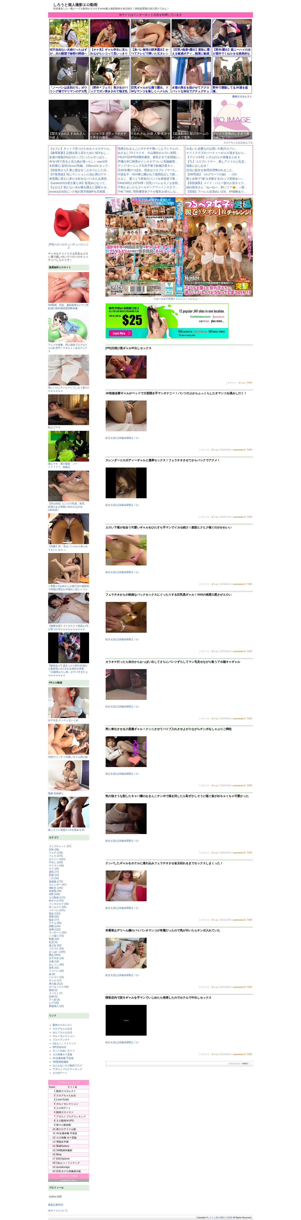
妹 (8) (52, 974)
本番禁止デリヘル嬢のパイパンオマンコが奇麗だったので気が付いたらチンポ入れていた (162, 930)
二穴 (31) (54, 878)
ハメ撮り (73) (56, 935)
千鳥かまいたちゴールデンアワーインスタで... (148, 187)
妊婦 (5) (53, 996)
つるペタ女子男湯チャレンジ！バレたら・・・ (179, 298)
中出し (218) (56, 862)
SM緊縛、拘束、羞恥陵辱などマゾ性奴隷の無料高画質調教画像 (68, 307)
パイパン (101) (57, 910)
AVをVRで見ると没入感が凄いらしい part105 (78, 161)
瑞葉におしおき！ (197, 165)
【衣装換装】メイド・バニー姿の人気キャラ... (216, 183)
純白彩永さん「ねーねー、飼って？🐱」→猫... (216, 187)
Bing (58, 1154)
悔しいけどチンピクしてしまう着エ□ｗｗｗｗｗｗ (68, 389)
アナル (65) (55, 923)
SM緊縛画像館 (61, 1061)
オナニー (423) (57, 859)
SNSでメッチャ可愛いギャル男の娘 (68, 757)
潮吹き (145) (56, 887)
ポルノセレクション (64, 1036)
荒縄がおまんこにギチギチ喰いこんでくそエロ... (149, 148)
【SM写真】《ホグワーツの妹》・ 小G (211, 174)
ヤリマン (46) (56, 865)
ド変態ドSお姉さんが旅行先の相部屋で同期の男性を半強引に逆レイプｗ (68, 588)
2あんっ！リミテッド (64, 1043)
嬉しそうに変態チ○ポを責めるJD (66, 829)
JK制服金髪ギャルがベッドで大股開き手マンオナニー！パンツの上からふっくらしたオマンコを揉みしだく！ (176, 393)
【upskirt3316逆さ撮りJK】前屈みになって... (78, 183)
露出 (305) (54, 954)
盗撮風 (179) (56, 881)
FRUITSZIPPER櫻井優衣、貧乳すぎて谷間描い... (149, 157)
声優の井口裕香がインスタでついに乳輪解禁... (148, 161)
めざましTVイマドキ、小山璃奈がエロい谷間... (148, 152)
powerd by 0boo (68, 1180)
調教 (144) (54, 926)
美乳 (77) (54, 871)
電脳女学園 (62, 1141)
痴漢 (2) (53, 990)
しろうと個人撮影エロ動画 (75, 5)
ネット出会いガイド (64, 1050)
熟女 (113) (54, 913)
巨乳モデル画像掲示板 (68, 1171)
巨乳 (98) (54, 849)
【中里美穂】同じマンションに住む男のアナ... (79, 174)
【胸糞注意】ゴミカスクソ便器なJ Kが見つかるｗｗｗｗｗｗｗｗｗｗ (68, 627)
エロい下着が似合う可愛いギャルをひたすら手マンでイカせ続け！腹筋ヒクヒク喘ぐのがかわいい (168, 527)
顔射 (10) (54, 875)
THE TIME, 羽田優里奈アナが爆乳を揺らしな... (148, 191)
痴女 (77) (54, 919)
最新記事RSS (55, 1204)
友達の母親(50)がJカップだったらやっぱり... (78, 157)
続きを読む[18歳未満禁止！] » (122, 438)
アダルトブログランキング (67, 1069)
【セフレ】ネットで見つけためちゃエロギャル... (80, 148)
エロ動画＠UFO (65, 1120)
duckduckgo (63, 1167)
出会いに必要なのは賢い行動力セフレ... (212, 148)
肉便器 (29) (55, 891)
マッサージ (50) (57, 932)
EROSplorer (59, 1047)
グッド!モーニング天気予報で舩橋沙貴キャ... (146, 165)
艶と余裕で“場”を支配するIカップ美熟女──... (215, 178)
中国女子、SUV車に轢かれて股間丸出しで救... (148, 174)
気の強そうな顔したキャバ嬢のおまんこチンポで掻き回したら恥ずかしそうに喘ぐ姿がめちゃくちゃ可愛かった (177, 796)
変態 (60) (54, 916)
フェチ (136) (56, 852)
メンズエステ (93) (59, 903)
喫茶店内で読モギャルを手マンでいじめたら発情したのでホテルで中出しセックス (158, 997)
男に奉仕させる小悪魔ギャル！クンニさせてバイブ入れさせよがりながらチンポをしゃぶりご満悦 (168, 729)
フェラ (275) (56, 856)
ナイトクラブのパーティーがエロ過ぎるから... (216, 152)
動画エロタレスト (242, 96)
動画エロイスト (65, 1112)
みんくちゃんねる (62, 1032)
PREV (245, 1063)
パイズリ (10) (56, 977)
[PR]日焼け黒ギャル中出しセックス (128, 348)
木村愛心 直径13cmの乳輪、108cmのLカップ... (79, 165)
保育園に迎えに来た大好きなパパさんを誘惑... (79, 178)
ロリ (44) (54, 868)
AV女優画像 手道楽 (63, 1058)
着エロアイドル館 (66, 1129)
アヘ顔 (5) (54, 999)
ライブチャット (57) (60, 846)
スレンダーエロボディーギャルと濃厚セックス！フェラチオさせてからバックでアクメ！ (162, 460)
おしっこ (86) (56, 964)
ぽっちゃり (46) (57, 907)
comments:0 (239, 449)
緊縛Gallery (62, 1146)
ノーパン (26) (56, 970)
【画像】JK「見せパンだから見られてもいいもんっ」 (68, 548)
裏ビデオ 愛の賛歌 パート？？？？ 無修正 (63, 465)
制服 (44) (54, 938)
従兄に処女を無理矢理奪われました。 (210, 170)
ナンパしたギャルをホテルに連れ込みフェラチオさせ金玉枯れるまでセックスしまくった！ (164, 863)
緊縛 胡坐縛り (55, 793)
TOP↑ (250, 382)
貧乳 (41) (54, 967)
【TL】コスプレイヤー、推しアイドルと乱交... (216, 161)
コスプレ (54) (56, 948)
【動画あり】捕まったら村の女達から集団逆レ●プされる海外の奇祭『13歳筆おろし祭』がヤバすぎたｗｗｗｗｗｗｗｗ (68, 670)
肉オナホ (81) (56, 900)
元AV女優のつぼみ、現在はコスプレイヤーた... (148, 170)
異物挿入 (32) (56, 1006)
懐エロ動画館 (63, 1125)
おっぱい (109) (57, 951)
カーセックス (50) (59, 986)
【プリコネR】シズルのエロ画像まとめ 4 (213, 157)
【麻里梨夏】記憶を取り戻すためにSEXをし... (79, 152)
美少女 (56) (55, 945)
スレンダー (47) (57, 884)
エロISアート (60, 1072)
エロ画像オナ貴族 (62, 1054)
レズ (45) (54, 1002)
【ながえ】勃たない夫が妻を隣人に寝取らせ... (79, 187)
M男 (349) (54, 894)
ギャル (241, 382)
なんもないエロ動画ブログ (67, 1065)
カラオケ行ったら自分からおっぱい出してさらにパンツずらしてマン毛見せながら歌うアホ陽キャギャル (172, 661)
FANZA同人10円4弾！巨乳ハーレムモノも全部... (149, 183)
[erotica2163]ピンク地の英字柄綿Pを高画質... (78, 191)
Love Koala (62, 1099)
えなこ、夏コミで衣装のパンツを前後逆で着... (148, 178)
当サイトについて (58, 1210)
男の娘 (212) (56, 983)
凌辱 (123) (54, 929)
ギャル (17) (55, 980)
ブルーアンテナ (61, 1039)
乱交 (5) (53, 942)
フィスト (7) (55, 993)
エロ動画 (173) (57, 897)
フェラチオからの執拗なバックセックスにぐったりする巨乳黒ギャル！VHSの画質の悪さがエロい (168, 594)
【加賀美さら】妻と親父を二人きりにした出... (79, 170)
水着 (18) (54, 961)
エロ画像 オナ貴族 (66, 1137)
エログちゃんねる (62, 1028)
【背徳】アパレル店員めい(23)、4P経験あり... (216, 191)
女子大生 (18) (56, 958)
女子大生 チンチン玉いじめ (63, 720)
